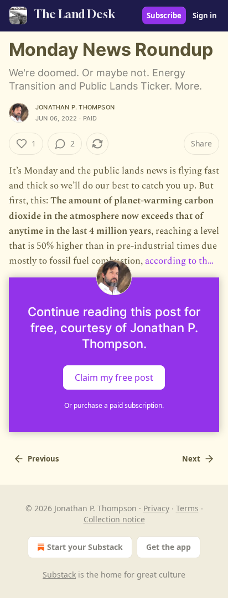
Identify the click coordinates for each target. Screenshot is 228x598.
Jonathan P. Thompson (75, 107)
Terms (187, 508)
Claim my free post (114, 377)
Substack (59, 574)
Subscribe (164, 15)
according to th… (179, 261)
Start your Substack (85, 547)
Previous (43, 459)
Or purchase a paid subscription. (114, 405)
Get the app (168, 547)
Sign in (205, 15)
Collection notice (114, 519)
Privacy (156, 508)
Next (191, 459)
